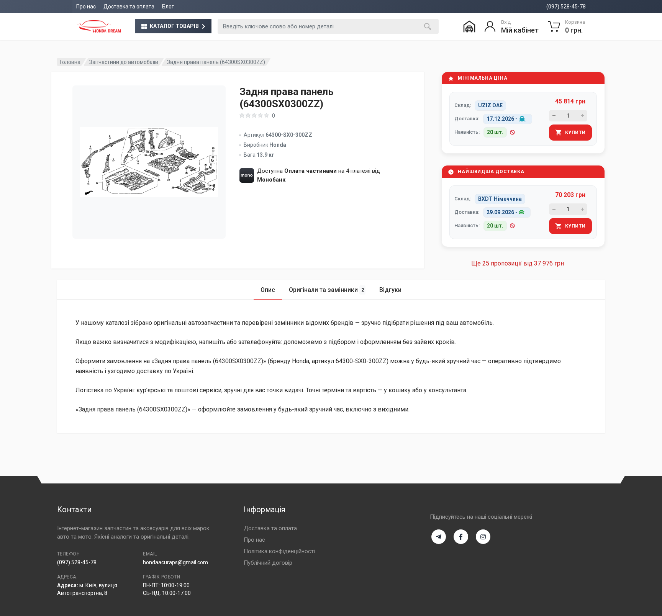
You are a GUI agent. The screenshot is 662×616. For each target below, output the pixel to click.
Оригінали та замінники (326, 289)
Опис (268, 289)
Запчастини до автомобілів (123, 62)
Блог (168, 6)
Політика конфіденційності (279, 551)
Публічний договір (268, 562)
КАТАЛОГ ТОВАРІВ (174, 26)
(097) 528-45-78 (566, 6)
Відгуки (390, 289)
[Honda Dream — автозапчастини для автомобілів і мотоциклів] (99, 26)
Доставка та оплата (128, 6)
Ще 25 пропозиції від (517, 263)
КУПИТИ (575, 132)
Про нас (86, 6)
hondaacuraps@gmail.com (175, 562)
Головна (70, 62)
